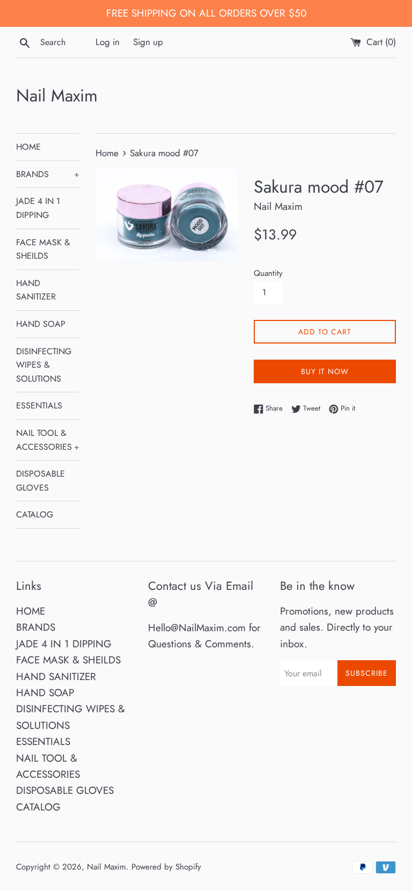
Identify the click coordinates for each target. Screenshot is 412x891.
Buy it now (325, 371)
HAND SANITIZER (36, 290)
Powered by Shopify (166, 867)
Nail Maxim (57, 96)
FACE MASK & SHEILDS (43, 249)
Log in (107, 41)
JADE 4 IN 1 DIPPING (38, 208)
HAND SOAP (40, 324)
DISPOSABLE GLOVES (40, 481)
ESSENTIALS (39, 405)
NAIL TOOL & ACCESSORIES (47, 440)
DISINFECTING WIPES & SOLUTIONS (43, 365)
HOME (28, 147)
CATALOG (34, 514)
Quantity (268, 273)
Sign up (148, 41)
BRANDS (47, 174)
